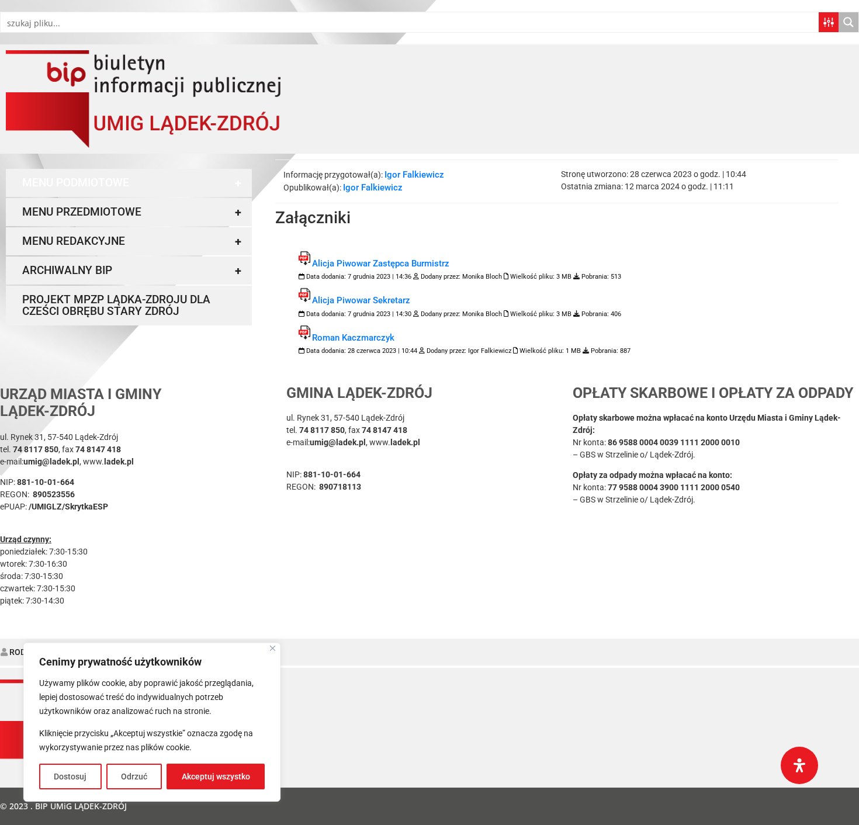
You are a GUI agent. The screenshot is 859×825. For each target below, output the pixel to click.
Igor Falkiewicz (414, 174)
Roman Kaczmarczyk (353, 337)
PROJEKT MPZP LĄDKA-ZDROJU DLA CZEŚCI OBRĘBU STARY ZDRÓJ (116, 305)
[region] (151, 722)
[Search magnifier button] (848, 22)
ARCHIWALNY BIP (131, 271)
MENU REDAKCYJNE (131, 241)
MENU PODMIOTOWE (131, 183)
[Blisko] (272, 648)
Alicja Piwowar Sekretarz (361, 300)
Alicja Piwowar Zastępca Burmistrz (380, 263)
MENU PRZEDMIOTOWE (131, 212)
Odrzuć (134, 776)
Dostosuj (70, 776)
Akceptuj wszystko (216, 776)
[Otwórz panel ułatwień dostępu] (799, 765)
